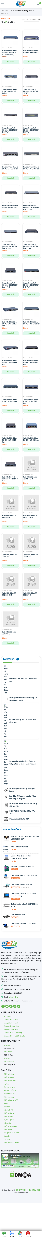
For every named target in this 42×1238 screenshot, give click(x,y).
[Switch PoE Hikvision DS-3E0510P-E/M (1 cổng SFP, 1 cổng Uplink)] (10, 38)
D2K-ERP (7, 1045)
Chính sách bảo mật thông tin (14, 1036)
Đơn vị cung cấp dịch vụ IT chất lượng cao (23, 680)
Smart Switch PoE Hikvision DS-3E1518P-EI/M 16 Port (10, 246)
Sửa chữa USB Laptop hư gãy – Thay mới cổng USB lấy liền (22, 797)
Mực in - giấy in (9, 1120)
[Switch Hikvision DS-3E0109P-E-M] (10, 581)
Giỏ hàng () (28, 1236)
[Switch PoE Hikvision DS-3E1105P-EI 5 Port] (32, 426)
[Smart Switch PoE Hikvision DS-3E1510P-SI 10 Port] (32, 116)
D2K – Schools (9, 1062)
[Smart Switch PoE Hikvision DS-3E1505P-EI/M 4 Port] (10, 271)
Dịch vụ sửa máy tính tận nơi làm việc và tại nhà (22, 721)
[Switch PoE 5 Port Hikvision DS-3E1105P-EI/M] (10, 464)
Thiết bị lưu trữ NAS (11, 1100)
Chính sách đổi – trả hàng (13, 1033)
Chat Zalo (12, 1236)
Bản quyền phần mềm (11, 1133)
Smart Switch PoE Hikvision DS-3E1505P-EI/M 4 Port (10, 285)
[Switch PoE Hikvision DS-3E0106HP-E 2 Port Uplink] (10, 77)
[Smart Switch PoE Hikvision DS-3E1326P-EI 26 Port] (32, 271)
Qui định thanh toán (11, 1029)
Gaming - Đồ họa (10, 1090)
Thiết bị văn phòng (10, 1126)
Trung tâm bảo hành (11, 1023)
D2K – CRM (8, 1052)
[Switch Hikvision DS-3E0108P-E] (10, 619)
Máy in (6, 1103)
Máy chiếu (7, 1123)
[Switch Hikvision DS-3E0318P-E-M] (32, 503)
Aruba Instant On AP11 (19, 847)
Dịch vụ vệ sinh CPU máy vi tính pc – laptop (22, 790)
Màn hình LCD (9, 1110)
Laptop (6, 1084)
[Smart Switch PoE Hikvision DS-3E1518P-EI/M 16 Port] (10, 232)
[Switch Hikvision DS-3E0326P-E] (10, 503)
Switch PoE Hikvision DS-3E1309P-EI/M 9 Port (30, 401)
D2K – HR (7, 1058)
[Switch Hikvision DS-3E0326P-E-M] (32, 464)
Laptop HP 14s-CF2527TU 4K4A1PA (24, 875)
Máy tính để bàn (9, 1094)
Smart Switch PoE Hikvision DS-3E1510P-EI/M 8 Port (31, 246)
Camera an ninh (9, 1087)
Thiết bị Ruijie (8, 1116)
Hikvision (5, 48)
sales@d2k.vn (13, 997)
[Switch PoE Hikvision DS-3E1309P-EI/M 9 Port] (32, 387)
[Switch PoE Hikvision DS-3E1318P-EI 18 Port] (32, 309)
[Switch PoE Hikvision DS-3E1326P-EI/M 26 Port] (10, 309)
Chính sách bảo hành (11, 1020)
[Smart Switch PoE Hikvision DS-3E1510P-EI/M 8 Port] (32, 232)
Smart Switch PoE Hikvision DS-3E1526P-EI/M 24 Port (31, 207)
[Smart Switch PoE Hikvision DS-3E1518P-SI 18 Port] (10, 116)
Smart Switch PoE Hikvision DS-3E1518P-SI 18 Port (10, 130)
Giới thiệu (7, 1016)
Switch (31, 11)
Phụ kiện (7, 1139)
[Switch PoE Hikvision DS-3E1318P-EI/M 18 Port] (10, 348)
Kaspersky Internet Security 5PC (22, 866)
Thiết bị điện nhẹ (10, 1081)
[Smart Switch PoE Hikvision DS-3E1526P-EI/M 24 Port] (32, 193)
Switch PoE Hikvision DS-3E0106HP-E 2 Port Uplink (10, 91)
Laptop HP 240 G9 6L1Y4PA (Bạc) (23, 924)
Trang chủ (4, 11)
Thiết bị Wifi (8, 1130)
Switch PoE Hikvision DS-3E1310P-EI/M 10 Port (30, 362)
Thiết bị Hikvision (10, 1113)
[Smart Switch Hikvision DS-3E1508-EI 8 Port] (10, 193)
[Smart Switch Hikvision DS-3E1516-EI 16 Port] (32, 154)
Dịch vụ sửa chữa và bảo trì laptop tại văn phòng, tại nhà (23, 699)
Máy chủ (7, 1107)
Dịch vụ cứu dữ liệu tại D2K (19, 819)
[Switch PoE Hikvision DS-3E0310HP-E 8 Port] (32, 38)
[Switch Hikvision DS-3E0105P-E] (32, 581)
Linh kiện (7, 1136)
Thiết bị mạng (23, 11)
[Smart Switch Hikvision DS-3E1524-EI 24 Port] (10, 154)
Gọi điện (4, 1236)
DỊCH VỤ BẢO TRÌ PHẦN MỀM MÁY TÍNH (22, 812)
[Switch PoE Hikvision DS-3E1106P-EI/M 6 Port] (10, 426)
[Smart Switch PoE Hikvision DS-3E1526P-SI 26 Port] (32, 77)
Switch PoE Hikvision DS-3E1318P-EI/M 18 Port (9, 362)
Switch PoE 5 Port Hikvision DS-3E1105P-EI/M (10, 479)
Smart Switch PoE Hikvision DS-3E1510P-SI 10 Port (31, 130)
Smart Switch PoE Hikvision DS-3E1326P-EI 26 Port (31, 285)
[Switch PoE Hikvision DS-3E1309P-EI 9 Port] (10, 387)
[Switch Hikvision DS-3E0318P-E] (10, 542)
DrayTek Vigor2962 (18, 915)
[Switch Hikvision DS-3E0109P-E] (32, 542)
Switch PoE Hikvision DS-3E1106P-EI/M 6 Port (9, 440)
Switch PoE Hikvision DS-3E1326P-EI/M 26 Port (9, 324)
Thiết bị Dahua (9, 1074)
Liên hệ (20, 1236)
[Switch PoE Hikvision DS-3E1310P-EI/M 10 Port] (32, 348)
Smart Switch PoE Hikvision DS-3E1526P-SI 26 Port (31, 91)
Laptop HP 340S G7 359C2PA (21, 885)
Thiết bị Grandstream (11, 1143)
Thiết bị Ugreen (9, 1077)
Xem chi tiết (10, 62)
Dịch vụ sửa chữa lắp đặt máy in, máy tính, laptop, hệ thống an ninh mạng (22, 762)
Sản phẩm (13, 11)
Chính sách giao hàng (11, 1026)
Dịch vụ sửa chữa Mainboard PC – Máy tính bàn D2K (23, 805)
